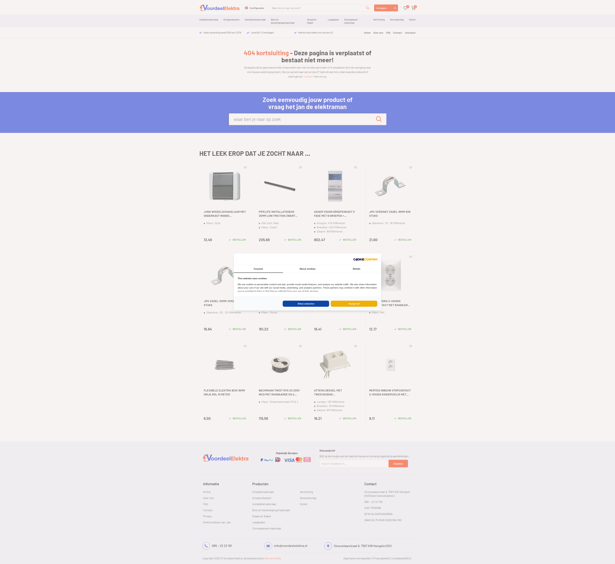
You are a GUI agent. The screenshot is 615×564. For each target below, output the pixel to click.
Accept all (354, 303)
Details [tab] (356, 269)
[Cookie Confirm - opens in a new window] (365, 259)
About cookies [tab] (307, 269)
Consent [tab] (258, 269)
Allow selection (306, 303)
